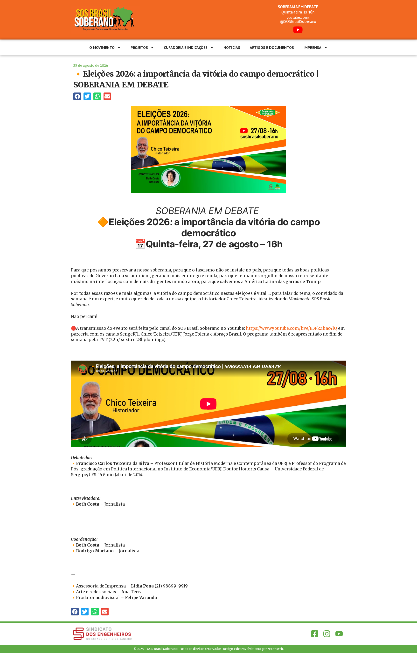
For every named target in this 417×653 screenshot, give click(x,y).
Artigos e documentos (272, 47)
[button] (77, 96)
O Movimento (102, 47)
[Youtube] (339, 633)
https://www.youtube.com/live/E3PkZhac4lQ (291, 328)
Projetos (139, 47)
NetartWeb (275, 649)
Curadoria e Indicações (186, 47)
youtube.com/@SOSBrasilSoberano (298, 19)
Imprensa (312, 47)
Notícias (231, 47)
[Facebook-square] (314, 633)
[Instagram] (326, 633)
